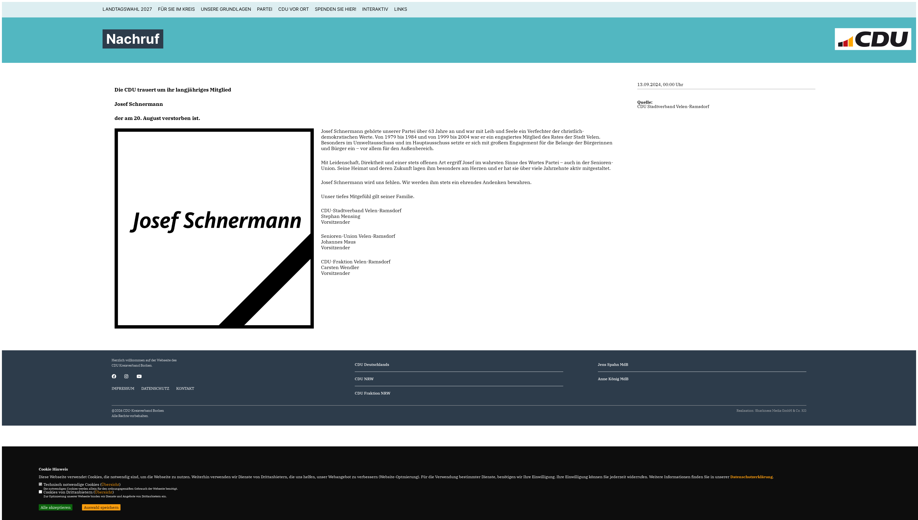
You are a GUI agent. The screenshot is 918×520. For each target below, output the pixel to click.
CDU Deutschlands (372, 364)
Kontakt (185, 388)
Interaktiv (375, 9)
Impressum (123, 388)
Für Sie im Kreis (176, 9)
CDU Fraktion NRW (372, 393)
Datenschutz (155, 388)
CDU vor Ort (293, 9)
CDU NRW (364, 378)
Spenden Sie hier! (335, 9)
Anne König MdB (613, 378)
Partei (264, 9)
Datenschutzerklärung (751, 476)
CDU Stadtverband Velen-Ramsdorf (673, 106)
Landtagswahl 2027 (127, 9)
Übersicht (110, 484)
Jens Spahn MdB (613, 364)
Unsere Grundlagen (226, 9)
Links (400, 9)
